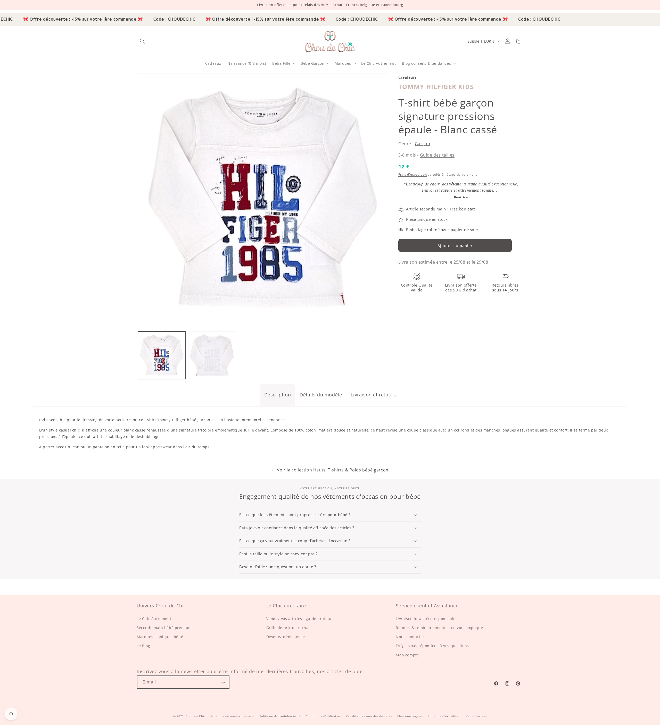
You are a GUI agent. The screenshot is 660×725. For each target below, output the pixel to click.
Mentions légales (410, 716)
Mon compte (407, 655)
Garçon (422, 143)
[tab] (277, 395)
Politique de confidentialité (280, 716)
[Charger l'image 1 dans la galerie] (162, 355)
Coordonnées (476, 716)
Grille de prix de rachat (288, 627)
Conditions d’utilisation (323, 716)
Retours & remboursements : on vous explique (439, 627)
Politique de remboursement (232, 716)
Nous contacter (410, 636)
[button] (142, 41)
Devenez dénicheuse (285, 636)
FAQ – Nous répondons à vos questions (432, 645)
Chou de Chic (195, 716)
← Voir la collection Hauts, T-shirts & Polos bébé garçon (330, 470)
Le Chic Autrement (154, 618)
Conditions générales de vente (369, 716)
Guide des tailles (437, 155)
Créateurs (407, 77)
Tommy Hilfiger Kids (436, 86)
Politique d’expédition (444, 716)
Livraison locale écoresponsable (426, 618)
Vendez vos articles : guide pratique (300, 618)
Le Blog (143, 645)
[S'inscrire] (223, 682)
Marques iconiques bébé (160, 636)
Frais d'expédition (412, 174)
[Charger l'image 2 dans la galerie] (212, 355)
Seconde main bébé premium (164, 627)
